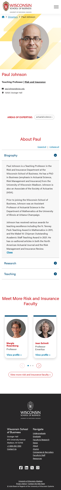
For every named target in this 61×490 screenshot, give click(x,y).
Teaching (10, 274)
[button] (28, 365)
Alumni (36, 449)
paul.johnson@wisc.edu (15, 88)
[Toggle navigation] (57, 7)
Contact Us (11, 449)
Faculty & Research (41, 439)
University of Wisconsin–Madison (30, 481)
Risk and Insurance (35, 82)
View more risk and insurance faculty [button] (29, 374)
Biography (10, 155)
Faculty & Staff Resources (39, 457)
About (35, 445)
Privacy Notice (21, 484)
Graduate (37, 436)
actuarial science (43, 116)
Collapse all (54, 146)
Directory (13, 17)
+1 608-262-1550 (14, 445)
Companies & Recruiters (43, 452)
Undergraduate (39, 433)
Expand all (42, 146)
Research (10, 263)
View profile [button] (13, 354)
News (35, 442)
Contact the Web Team (36, 484)
